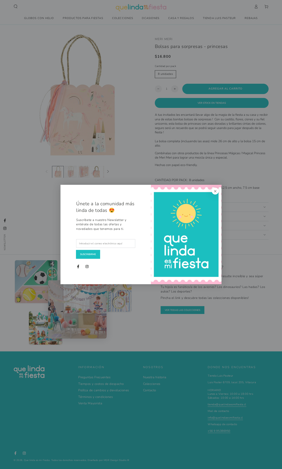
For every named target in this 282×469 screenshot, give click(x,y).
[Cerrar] (215, 191)
